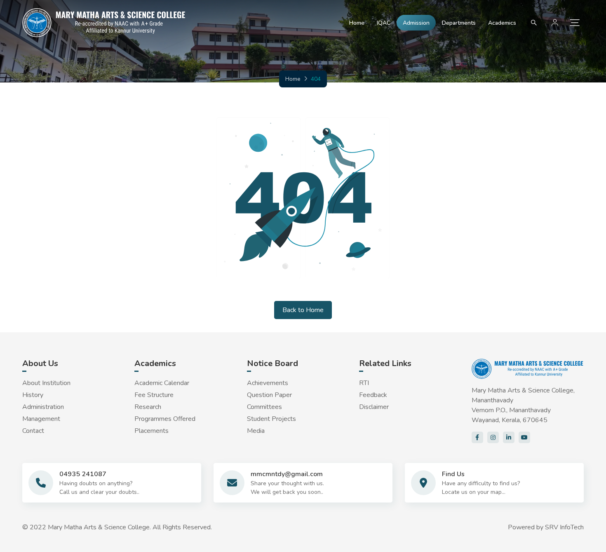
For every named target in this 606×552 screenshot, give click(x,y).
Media (256, 430)
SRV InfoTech (564, 527)
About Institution (46, 383)
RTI (364, 383)
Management (41, 418)
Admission (416, 23)
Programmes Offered (164, 418)
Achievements (267, 383)
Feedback (373, 394)
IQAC (383, 23)
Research (147, 406)
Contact (33, 430)
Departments (459, 23)
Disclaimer (374, 406)
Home (356, 23)
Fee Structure (154, 394)
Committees (264, 406)
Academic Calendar (161, 383)
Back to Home (303, 310)
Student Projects (271, 418)
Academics (502, 23)
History (32, 394)
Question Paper (269, 394)
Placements (151, 430)
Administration (43, 406)
